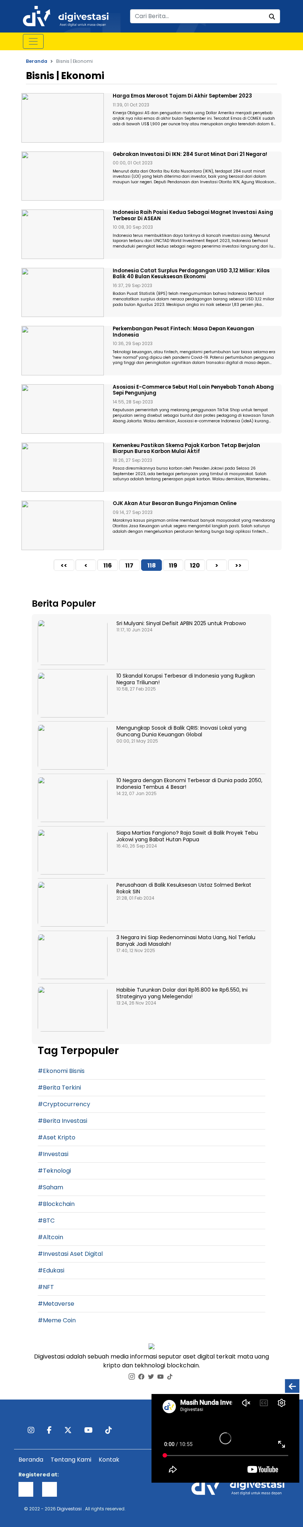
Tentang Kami (71, 1459)
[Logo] (66, 15)
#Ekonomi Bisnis (61, 1071)
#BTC (46, 1220)
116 (107, 565)
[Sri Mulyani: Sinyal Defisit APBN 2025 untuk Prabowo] (73, 642)
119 (173, 565)
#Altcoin (50, 1237)
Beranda (36, 61)
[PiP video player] (292, 1386)
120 (195, 565)
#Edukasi (51, 1270)
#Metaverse (56, 1303)
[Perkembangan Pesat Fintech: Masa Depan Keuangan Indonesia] (62, 350)
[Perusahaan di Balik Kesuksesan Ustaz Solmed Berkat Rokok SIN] (73, 904)
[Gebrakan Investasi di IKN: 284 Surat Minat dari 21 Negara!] (62, 176)
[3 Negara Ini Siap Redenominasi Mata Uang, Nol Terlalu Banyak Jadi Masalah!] (73, 956)
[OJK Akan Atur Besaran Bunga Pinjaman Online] (62, 525)
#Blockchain (56, 1204)
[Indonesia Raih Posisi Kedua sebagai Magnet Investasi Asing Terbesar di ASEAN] (62, 234)
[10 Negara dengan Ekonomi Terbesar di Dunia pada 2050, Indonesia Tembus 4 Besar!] (73, 799)
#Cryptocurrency (64, 1104)
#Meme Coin (57, 1320)
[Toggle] (33, 41)
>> (238, 565)
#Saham (50, 1187)
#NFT (46, 1287)
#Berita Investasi (62, 1121)
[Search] (272, 17)
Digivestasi (69, 1509)
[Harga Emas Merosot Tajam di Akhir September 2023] (62, 118)
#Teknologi (54, 1170)
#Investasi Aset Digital (70, 1254)
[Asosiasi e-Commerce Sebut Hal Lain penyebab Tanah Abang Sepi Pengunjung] (62, 409)
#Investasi (53, 1154)
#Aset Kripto (56, 1137)
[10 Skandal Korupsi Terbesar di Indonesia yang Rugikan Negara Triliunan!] (73, 695)
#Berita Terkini (59, 1087)
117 (129, 565)
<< (64, 565)
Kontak (109, 1459)
